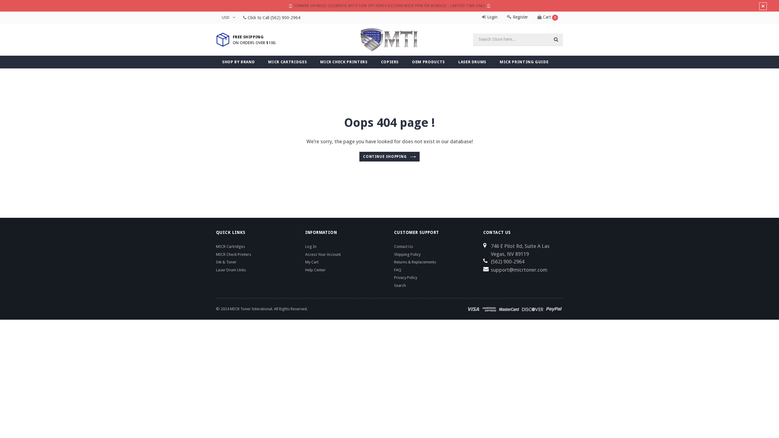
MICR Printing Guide (524, 62)
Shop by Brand (238, 62)
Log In (310, 246)
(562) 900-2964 (285, 17)
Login (492, 17)
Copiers (390, 62)
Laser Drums (472, 62)
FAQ (397, 270)
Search (400, 285)
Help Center (315, 270)
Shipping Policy (407, 254)
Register (520, 17)
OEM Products (428, 62)
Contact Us (403, 246)
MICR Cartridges (287, 62)
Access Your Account (323, 254)
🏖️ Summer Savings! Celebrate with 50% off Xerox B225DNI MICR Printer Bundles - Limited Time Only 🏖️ (389, 6)
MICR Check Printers (343, 62)
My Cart (312, 262)
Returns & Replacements (415, 262)
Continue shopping (385, 157)
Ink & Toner (226, 262)
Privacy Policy (405, 277)
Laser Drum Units (231, 270)
